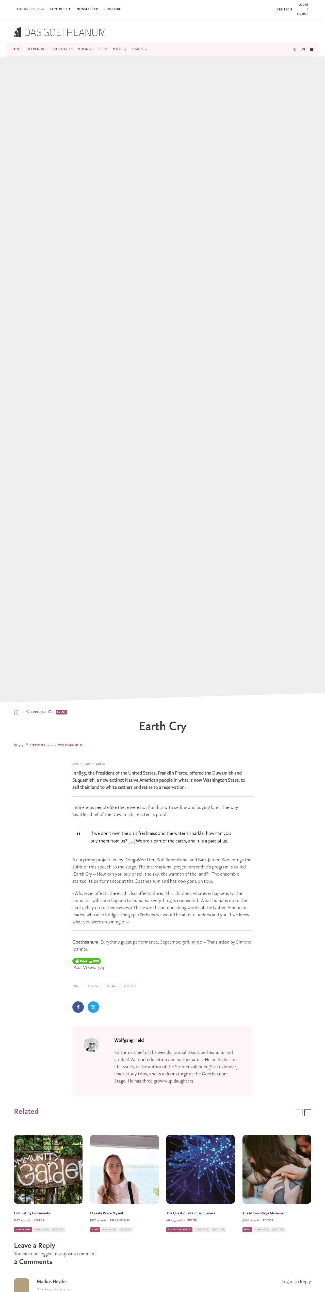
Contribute (60, 9)
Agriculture (23, 1230)
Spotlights (63, 49)
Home (16, 49)
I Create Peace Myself (106, 1213)
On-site (131, 986)
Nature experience (179, 1230)
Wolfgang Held (70, 745)
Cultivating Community (32, 1213)
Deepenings (37, 49)
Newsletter (87, 9)
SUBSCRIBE (112, 9)
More (117, 49)
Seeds (103, 49)
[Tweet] (93, 1007)
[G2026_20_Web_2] (200, 1169)
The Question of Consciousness (190, 1213)
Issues (137, 49)
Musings (85, 49)
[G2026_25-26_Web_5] (124, 1169)
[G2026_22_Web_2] (276, 1169)
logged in (48, 1254)
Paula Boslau (120, 1220)
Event (61, 712)
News (112, 986)
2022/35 (94, 986)
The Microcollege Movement (264, 1213)
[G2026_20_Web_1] (48, 1169)
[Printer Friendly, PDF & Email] (86, 961)
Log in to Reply (296, 1281)
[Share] (78, 1007)
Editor (39, 1220)
